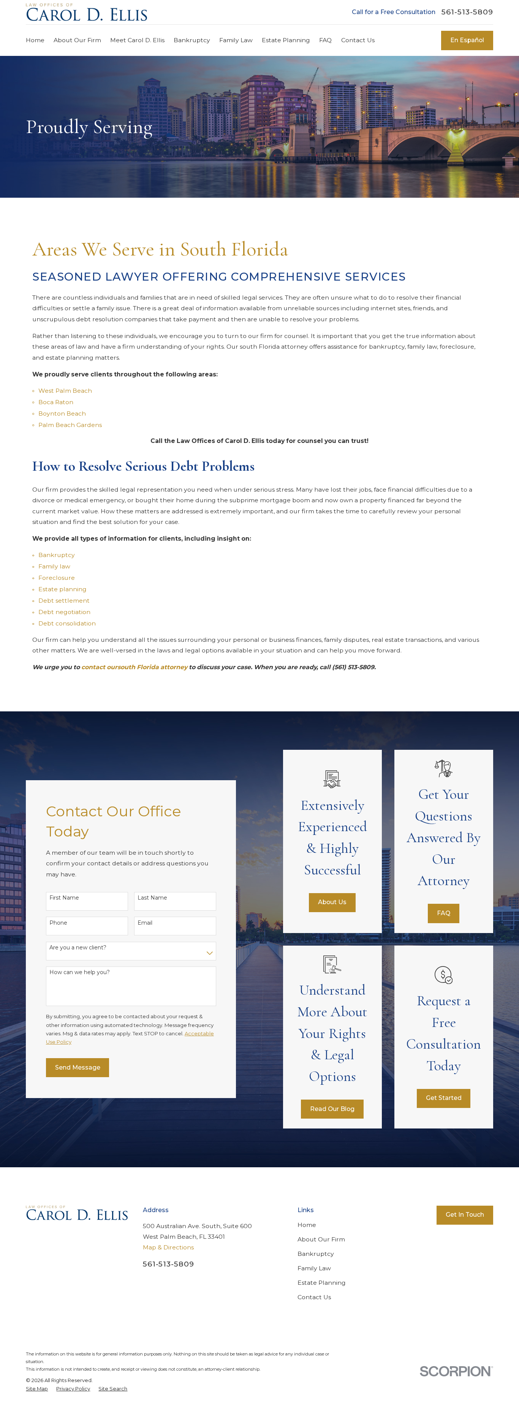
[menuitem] (37, 1388)
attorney (173, 667)
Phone (58, 923)
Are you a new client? (77, 947)
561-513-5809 (467, 12)
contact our (99, 667)
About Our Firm (321, 1239)
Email (145, 923)
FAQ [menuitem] (325, 40)
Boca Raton (55, 402)
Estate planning (62, 589)
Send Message (77, 1067)
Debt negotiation (64, 612)
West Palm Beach (65, 390)
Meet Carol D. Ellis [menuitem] (137, 40)
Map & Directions (168, 1247)
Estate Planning (321, 1282)
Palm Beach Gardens (70, 425)
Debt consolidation (67, 623)
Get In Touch (465, 1214)
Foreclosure (56, 577)
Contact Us (314, 1297)
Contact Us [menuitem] (358, 40)
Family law (54, 566)
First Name (64, 898)
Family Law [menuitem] (236, 40)
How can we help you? (79, 972)
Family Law (314, 1268)
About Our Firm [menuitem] (77, 40)
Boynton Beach (62, 413)
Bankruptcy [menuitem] (192, 40)
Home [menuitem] (35, 40)
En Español (467, 40)
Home (306, 1224)
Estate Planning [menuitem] (286, 40)
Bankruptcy (56, 555)
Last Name (152, 898)
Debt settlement (64, 600)
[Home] (86, 12)
